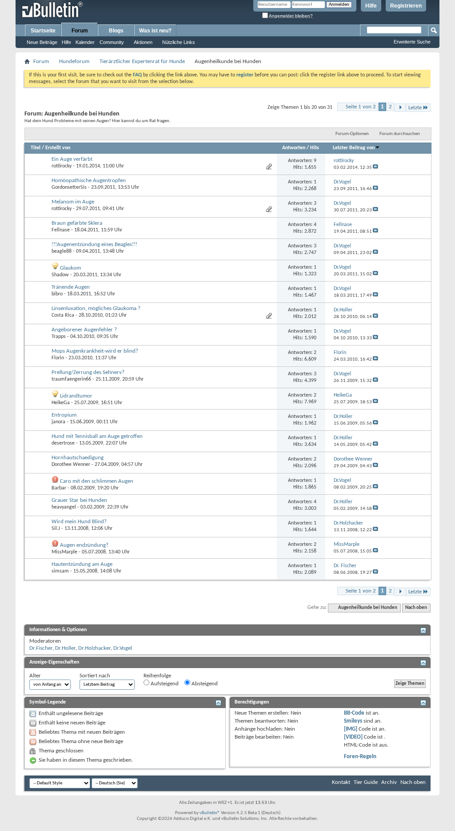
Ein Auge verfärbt (72, 159)
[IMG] (350, 729)
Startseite (43, 31)
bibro (57, 294)
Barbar (59, 488)
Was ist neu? (155, 31)
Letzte (415, 108)
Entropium (64, 415)
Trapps (59, 336)
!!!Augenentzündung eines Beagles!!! (94, 244)
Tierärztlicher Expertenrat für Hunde (142, 61)
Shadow (60, 275)
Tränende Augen (71, 287)
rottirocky (62, 166)
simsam (60, 571)
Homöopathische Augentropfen (89, 180)
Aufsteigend (164, 684)
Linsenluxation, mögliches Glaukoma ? (96, 308)
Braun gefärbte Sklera (77, 223)
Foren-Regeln (360, 756)
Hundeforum (74, 61)
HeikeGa (61, 403)
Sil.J (56, 528)
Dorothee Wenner (71, 464)
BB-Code (354, 713)
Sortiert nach (95, 676)
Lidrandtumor (76, 396)
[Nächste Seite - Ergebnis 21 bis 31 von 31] (400, 107)
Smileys (353, 721)
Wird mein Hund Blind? (79, 522)
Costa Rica (63, 315)
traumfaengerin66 (71, 379)
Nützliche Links (178, 42)
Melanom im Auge (73, 202)
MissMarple (64, 552)
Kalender (85, 42)
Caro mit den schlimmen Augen (96, 481)
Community (112, 42)
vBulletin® (210, 813)
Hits (314, 148)
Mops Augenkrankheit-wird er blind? (95, 351)
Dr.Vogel (122, 648)
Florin (58, 358)
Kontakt (341, 782)
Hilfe (371, 6)
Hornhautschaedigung (78, 458)
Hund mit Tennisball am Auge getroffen (97, 436)
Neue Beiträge (42, 42)
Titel (35, 148)
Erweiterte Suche (412, 41)
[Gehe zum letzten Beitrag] (375, 167)
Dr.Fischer (40, 648)
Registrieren (406, 6)
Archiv (389, 782)
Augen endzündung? (84, 545)
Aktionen (143, 42)
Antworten (293, 148)
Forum (80, 31)
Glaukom (70, 268)
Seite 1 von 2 (361, 107)
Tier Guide (366, 782)
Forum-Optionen (352, 133)
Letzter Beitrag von (354, 148)
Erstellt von (57, 148)
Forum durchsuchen (399, 133)
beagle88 (62, 251)
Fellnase (61, 230)
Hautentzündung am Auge (82, 564)
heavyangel (64, 507)
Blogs (116, 31)
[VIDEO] (353, 737)
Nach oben (416, 607)
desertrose (63, 443)
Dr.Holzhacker (94, 648)
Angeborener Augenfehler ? (84, 330)
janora (58, 422)
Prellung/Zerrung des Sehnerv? (88, 372)
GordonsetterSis (69, 187)
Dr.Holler (65, 648)
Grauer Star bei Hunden (79, 500)
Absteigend (204, 684)
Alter (35, 676)
